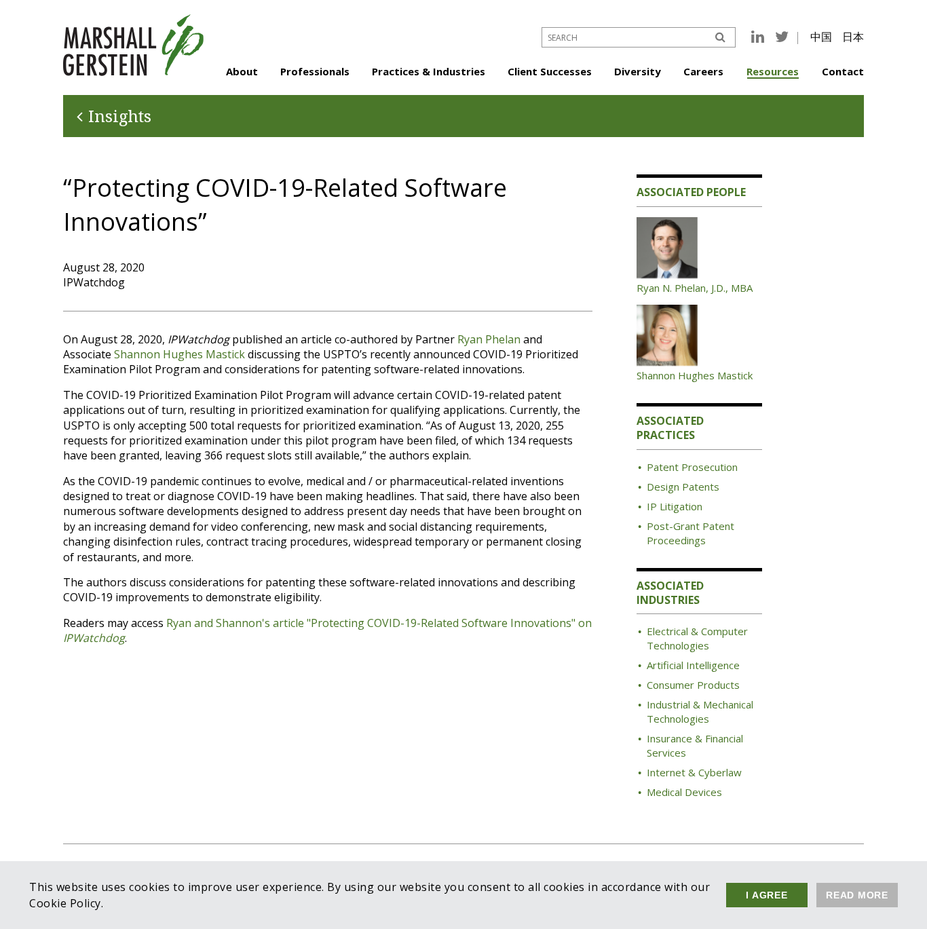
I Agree (766, 895)
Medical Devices (684, 792)
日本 (853, 36)
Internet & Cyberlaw (694, 772)
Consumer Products (693, 684)
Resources (772, 71)
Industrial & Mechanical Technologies (700, 711)
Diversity (637, 71)
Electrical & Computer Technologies (697, 638)
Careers (703, 71)
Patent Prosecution (692, 467)
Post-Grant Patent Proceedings (690, 533)
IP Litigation (674, 506)
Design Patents (683, 486)
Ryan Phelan (489, 339)
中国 (821, 36)
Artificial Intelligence (693, 665)
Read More (857, 895)
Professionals (314, 71)
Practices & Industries (428, 71)
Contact (843, 71)
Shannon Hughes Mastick (179, 354)
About (242, 71)
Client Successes (550, 71)
